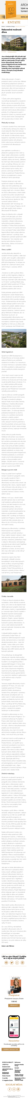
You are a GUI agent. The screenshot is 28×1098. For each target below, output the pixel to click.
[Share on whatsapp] (17, 963)
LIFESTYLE (5, 1064)
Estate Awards (6, 1075)
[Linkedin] (18, 1089)
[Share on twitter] (12, 963)
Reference (17, 1062)
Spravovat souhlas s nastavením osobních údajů (20, 1079)
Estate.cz (3, 26)
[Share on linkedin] (22, 963)
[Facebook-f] (10, 1089)
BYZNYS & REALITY (7, 1062)
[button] (14, 1005)
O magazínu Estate (7, 1080)
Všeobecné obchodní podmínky (18, 1071)
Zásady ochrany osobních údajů (19, 1075)
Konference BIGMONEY (5, 1073)
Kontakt (17, 1068)
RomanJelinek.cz (12, 1096)
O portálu (5, 1078)
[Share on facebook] (6, 963)
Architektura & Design (10, 26)
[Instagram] (14, 1089)
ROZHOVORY (6, 1067)
